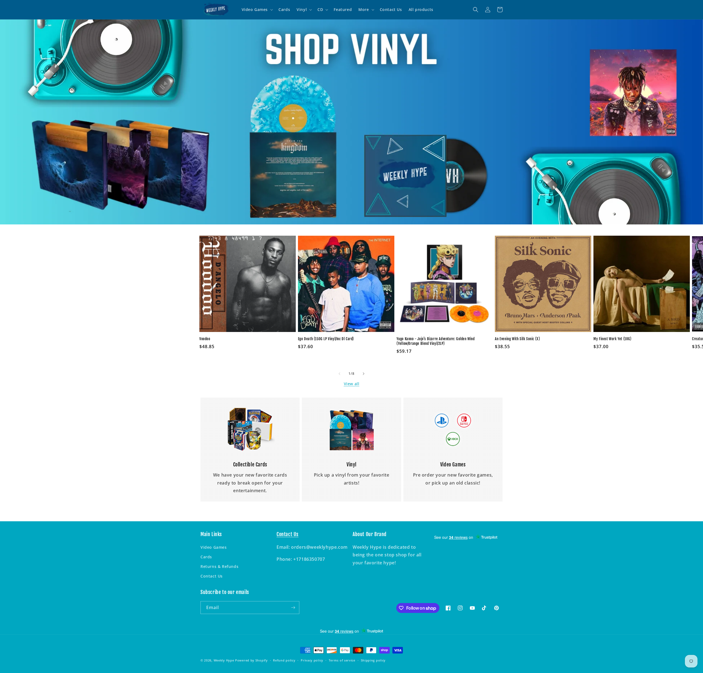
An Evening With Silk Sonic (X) (517, 339)
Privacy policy (312, 660)
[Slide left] (339, 374)
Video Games (213, 547)
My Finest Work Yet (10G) (612, 339)
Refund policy (284, 660)
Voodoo (204, 339)
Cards (206, 556)
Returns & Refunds (219, 566)
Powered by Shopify (251, 660)
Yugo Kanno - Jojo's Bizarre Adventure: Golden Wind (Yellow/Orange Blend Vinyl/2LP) (436, 341)
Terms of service (342, 660)
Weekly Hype (224, 660)
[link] (250, 429)
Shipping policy (373, 660)
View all (351, 383)
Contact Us (211, 576)
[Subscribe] (293, 607)
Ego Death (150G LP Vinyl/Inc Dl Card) (326, 339)
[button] (256, 9)
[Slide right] (364, 374)
